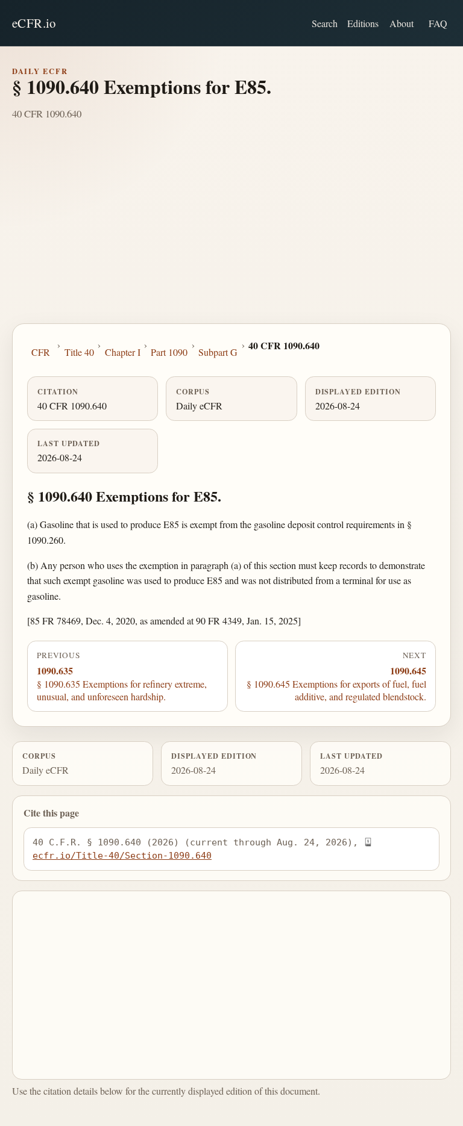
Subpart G (218, 352)
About (401, 23)
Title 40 (79, 352)
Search (325, 23)
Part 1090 (169, 352)
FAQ (438, 23)
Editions (363, 23)
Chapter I (122, 352)
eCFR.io (34, 22)
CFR (40, 352)
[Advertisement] (231, 233)
